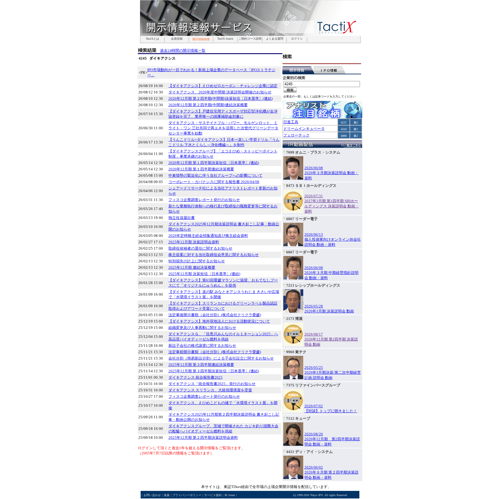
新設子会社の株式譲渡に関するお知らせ (202, 345)
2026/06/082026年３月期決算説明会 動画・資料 (331, 173)
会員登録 (177, 38)
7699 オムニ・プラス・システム (313, 152)
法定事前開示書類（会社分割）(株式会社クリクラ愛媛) (214, 352)
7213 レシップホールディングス (313, 285)
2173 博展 (294, 318)
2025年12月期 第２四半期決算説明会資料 (203, 437)
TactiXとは (152, 38)
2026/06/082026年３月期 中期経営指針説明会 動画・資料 (331, 273)
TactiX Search (225, 38)
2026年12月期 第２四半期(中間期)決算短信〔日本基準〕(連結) (220, 98)
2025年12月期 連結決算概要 (191, 267)
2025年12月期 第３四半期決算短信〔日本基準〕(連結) (213, 371)
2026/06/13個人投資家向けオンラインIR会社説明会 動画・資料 (332, 239)
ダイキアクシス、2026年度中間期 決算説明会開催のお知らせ (219, 92)
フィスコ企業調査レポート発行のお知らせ (204, 200)
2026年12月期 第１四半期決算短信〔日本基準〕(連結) (213, 163)
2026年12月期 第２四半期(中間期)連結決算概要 (208, 105)
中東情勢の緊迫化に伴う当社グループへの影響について (215, 175)
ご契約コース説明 (250, 38)
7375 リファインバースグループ (313, 385)
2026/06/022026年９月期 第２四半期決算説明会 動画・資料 (331, 472)
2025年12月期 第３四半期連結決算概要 (201, 364)
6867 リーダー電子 (302, 219)
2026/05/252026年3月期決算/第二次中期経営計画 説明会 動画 (332, 372)
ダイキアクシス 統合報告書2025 (195, 377)
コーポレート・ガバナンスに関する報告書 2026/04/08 (213, 182)
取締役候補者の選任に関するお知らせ (200, 248)
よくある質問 (274, 38)
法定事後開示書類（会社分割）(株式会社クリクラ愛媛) (214, 315)
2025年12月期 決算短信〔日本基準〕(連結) (204, 274)
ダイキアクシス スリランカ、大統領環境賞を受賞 (210, 390)
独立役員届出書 (181, 218)
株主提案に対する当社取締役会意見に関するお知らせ (213, 255)
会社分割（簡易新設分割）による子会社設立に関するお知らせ (221, 358)
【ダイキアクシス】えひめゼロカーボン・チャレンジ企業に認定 (222, 86)
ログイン (297, 38)
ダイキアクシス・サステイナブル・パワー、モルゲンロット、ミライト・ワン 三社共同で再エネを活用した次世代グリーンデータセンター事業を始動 (223, 128)
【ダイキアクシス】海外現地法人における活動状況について (219, 321)
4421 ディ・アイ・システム (309, 452)
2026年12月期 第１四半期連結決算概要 (201, 169)
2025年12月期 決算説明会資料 (193, 242)
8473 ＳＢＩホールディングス (311, 185)
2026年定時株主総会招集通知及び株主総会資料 (208, 235)
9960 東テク (296, 352)
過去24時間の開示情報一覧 (182, 50)
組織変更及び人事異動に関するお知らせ (202, 327)
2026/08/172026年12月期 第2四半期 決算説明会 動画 (331, 339)
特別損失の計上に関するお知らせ (196, 261)
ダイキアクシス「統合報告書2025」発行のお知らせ (211, 384)
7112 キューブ (298, 418)
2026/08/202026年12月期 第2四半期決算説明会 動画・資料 (332, 439)
